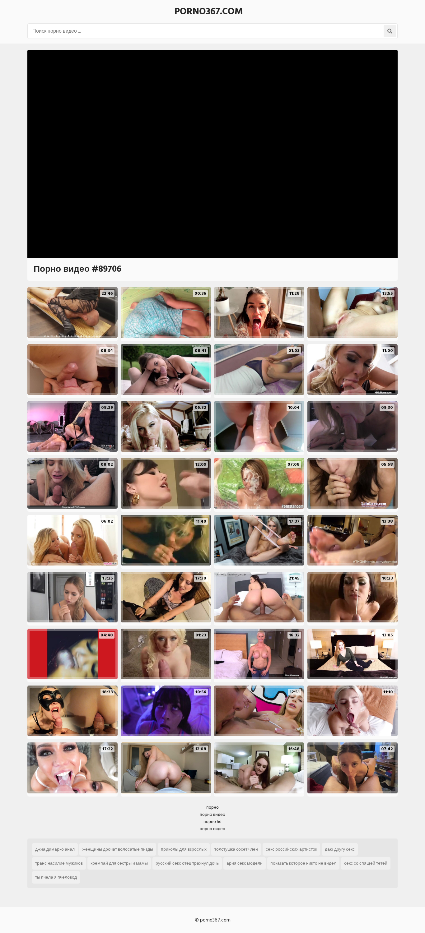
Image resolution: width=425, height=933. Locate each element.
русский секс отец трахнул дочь (187, 863)
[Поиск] (390, 31)
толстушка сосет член (236, 849)
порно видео (212, 814)
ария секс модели (245, 863)
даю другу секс (340, 849)
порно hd (212, 821)
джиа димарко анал (55, 849)
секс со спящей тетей (365, 863)
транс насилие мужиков (59, 863)
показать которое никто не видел (303, 863)
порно (212, 807)
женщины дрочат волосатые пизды (117, 849)
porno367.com (209, 11)
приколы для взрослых (184, 849)
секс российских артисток (291, 849)
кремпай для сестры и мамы (119, 863)
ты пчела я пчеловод (56, 877)
